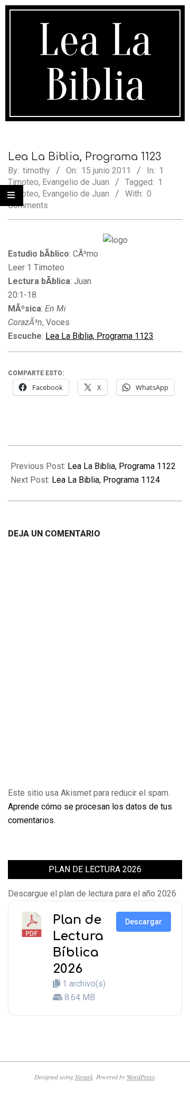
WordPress (141, 1076)
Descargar (143, 922)
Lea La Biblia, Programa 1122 (122, 466)
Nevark (84, 1076)
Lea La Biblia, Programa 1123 (99, 336)
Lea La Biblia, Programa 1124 (106, 480)
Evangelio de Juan (75, 182)
